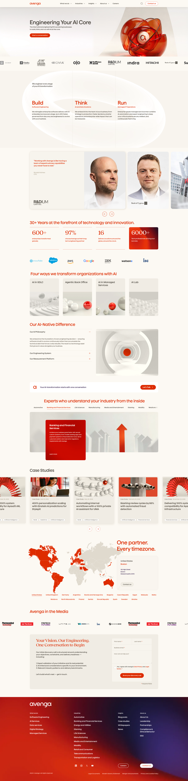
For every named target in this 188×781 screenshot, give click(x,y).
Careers (116, 3)
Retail (35, 520)
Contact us (152, 3)
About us (103, 3)
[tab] (38, 408)
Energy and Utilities (82, 725)
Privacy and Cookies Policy (149, 773)
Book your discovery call (132, 675)
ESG (142, 736)
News (120, 729)
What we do (64, 3)
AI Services (34, 721)
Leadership (145, 721)
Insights (91, 3)
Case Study (36, 499)
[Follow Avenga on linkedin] (76, 766)
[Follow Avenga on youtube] (92, 766)
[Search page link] (142, 3)
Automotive (79, 717)
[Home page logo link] (35, 3)
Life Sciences (80, 733)
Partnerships (145, 725)
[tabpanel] (137, 573)
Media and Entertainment (85, 741)
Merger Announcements (130, 773)
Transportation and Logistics (87, 757)
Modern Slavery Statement (111, 773)
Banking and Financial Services (88, 721)
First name (117, 641)
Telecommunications (83, 753)
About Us (144, 717)
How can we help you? (121, 654)
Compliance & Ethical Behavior (147, 730)
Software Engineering (39, 717)
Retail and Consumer (83, 749)
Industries (79, 3)
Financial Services (83, 520)
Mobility (77, 745)
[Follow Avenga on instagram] (81, 766)
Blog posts (122, 717)
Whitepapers (124, 725)
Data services (36, 725)
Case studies (123, 721)
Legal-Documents (94, 773)
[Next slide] (111, 214)
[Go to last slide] (104, 214)
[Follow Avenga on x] (87, 766)
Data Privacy (138, 666)
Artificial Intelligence (47, 520)
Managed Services (38, 733)
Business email (119, 647)
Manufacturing (81, 737)
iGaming (78, 729)
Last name (137, 641)
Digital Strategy (36, 729)
